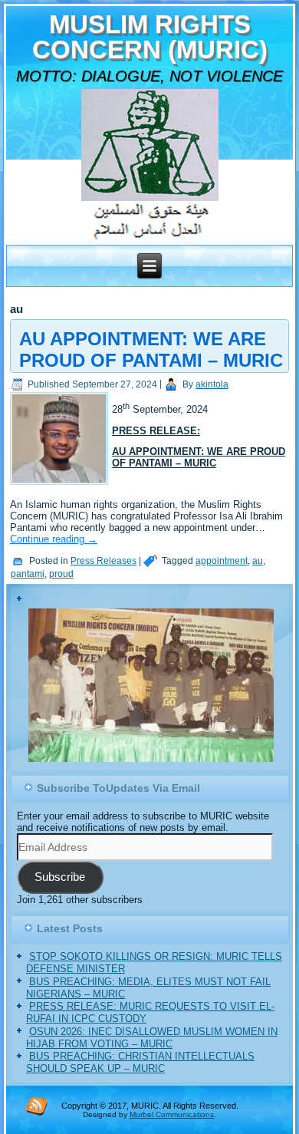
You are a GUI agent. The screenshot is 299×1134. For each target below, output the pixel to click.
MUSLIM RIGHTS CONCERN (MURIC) (150, 37)
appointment (222, 560)
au (257, 560)
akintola (212, 384)
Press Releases (103, 560)
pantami (27, 574)
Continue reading (53, 539)
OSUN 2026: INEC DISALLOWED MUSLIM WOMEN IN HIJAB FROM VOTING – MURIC (152, 1038)
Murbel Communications (172, 1114)
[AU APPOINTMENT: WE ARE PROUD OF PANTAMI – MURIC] (61, 485)
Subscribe (59, 877)
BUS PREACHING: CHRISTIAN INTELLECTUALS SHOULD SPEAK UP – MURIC (140, 1062)
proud (61, 574)
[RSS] (37, 1105)
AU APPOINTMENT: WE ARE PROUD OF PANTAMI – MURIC (151, 349)
